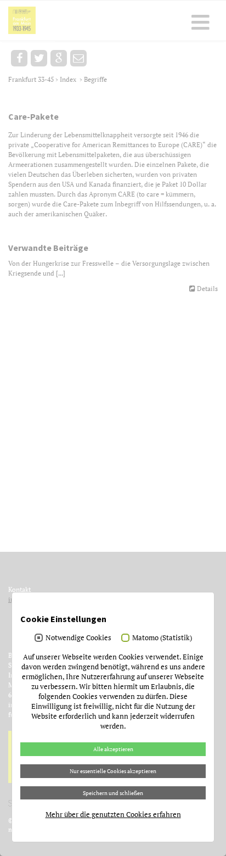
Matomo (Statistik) (162, 637)
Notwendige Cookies (78, 637)
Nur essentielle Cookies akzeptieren (113, 771)
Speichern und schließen (113, 793)
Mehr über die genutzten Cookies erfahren (113, 814)
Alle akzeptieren (113, 749)
